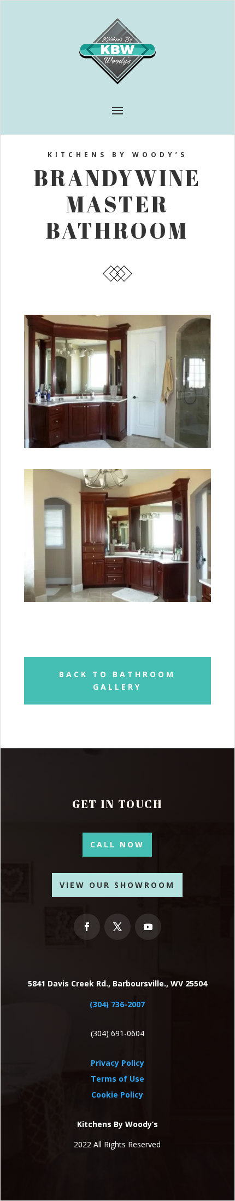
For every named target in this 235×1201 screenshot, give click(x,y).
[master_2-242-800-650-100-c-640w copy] (117, 599)
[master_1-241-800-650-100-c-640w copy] (117, 445)
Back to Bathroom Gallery (117, 680)
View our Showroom (117, 885)
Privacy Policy (117, 1063)
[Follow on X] (117, 927)
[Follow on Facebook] (87, 927)
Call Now (117, 844)
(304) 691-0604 (117, 1033)
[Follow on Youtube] (148, 927)
